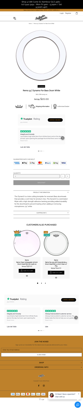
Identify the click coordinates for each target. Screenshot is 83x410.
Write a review (55, 120)
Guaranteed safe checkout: (24, 159)
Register (68, 13)
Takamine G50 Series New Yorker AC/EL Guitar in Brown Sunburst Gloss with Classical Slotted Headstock (27, 265)
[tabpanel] (27, 256)
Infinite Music (41, 18)
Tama (56, 260)
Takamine (27, 260)
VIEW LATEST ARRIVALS (51, 10)
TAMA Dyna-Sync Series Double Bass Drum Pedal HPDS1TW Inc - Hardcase (56, 264)
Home (30, 23)
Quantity (17, 173)
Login (62, 13)
